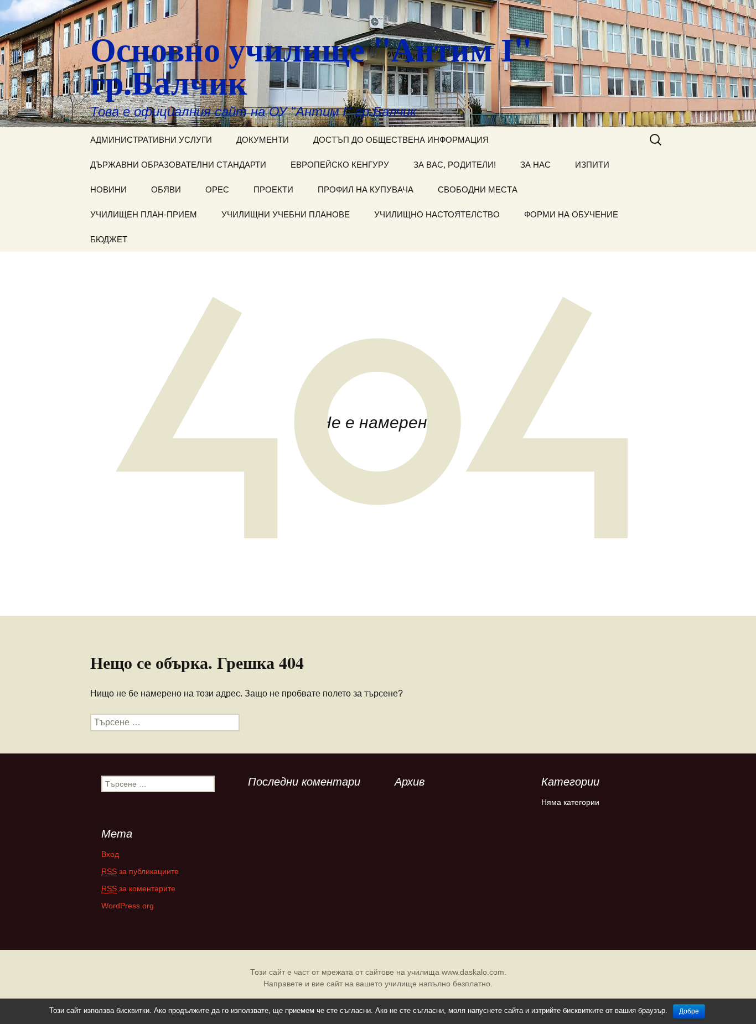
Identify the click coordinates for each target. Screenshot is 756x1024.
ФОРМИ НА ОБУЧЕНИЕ (571, 214)
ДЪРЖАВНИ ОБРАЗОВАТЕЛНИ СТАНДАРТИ (178, 164)
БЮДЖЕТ (108, 239)
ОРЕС (217, 189)
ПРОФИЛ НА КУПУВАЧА (365, 189)
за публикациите (140, 871)
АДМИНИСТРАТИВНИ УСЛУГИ (151, 139)
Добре (689, 1011)
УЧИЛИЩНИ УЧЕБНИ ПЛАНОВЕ (285, 214)
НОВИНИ (108, 189)
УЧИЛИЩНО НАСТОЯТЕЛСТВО (437, 214)
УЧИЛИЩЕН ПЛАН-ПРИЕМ (143, 214)
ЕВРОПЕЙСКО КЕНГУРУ (340, 164)
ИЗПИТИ (592, 164)
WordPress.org (127, 905)
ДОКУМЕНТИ (262, 139)
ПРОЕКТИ (273, 189)
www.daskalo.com (473, 972)
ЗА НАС (535, 164)
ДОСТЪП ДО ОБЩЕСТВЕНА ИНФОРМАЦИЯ (401, 139)
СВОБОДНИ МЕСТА (477, 189)
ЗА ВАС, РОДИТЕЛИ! (454, 164)
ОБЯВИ (166, 189)
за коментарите (138, 888)
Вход (110, 854)
